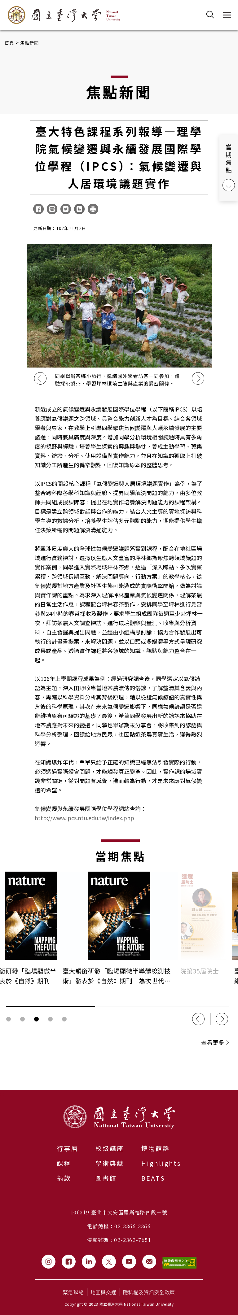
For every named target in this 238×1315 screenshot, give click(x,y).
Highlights (161, 1163)
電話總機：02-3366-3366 (119, 1226)
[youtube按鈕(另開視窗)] (129, 1262)
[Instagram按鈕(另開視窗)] (48, 1262)
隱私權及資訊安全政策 (149, 1292)
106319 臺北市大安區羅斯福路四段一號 (119, 1212)
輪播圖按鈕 (8, 1019)
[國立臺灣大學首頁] (64, 15)
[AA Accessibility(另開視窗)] (179, 1263)
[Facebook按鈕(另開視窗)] (69, 1262)
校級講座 (109, 1148)
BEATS (153, 1177)
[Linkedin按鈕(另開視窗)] (89, 1262)
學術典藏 (109, 1163)
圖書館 (106, 1177)
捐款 (64, 1177)
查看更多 (212, 1042)
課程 (64, 1163)
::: (2, 1093)
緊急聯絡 (73, 1292)
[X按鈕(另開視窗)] (109, 1262)
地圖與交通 (103, 1292)
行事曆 (67, 1148)
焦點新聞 (29, 43)
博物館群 (155, 1148)
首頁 (9, 43)
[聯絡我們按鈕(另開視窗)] (149, 1262)
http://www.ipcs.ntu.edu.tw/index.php (84, 818)
